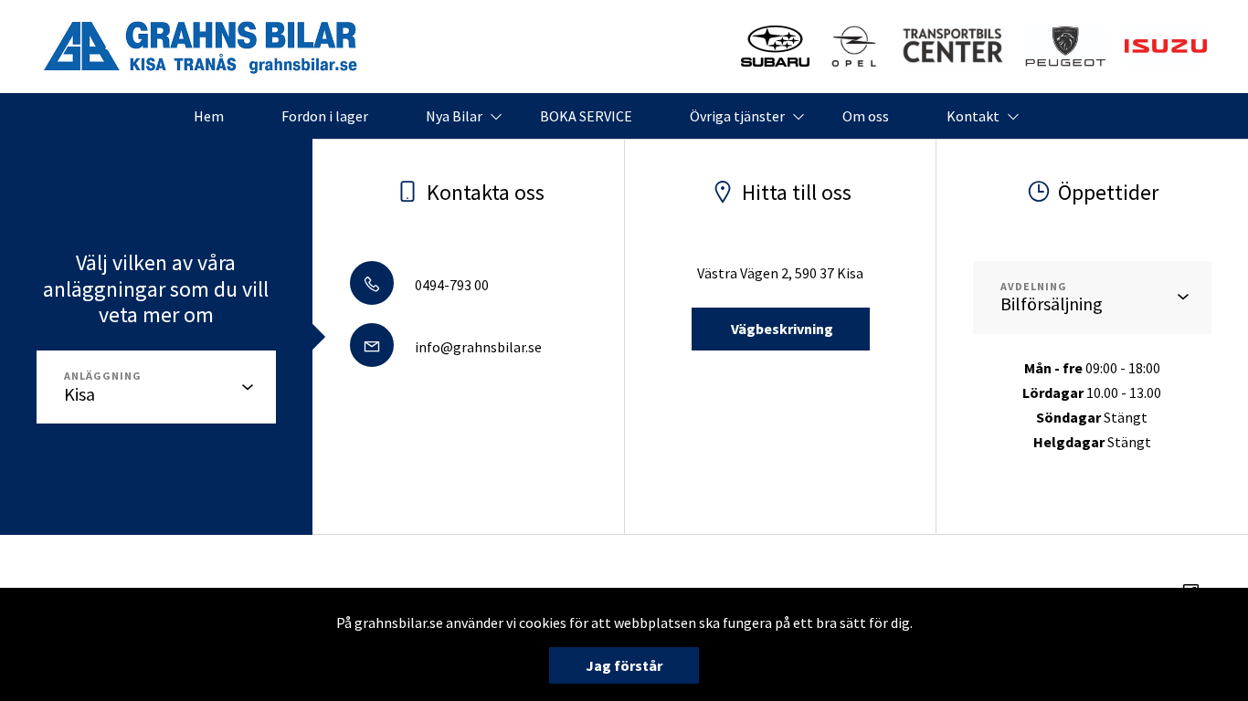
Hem (209, 116)
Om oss (865, 116)
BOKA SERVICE (586, 116)
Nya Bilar (454, 116)
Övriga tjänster (737, 116)
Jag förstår (624, 665)
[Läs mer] (775, 46)
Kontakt (973, 116)
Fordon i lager (324, 116)
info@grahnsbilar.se (477, 347)
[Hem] (1065, 46)
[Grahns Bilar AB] (201, 46)
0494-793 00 (450, 285)
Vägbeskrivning (780, 328)
